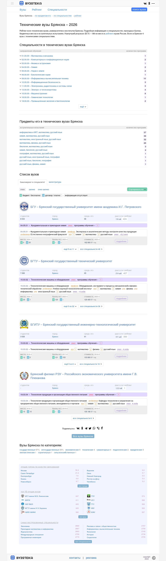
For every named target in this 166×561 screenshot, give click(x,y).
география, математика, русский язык (37, 153)
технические (87, 449)
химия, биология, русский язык (33, 149)
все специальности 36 (90, 306)
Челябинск (91, 481)
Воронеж (90, 470)
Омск (89, 473)
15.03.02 (24, 285)
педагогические (120, 449)
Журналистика (26, 531)
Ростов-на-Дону (93, 479)
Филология (91, 531)
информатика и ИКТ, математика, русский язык (41, 132)
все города (83, 486)
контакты (74, 557)
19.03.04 (24, 400)
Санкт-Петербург (27, 473)
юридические (136, 449)
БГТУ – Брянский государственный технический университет (71, 261)
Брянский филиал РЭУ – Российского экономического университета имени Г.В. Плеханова (84, 376)
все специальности (83, 541)
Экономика (25, 526)
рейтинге (110, 33)
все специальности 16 (90, 364)
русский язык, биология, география (35, 160)
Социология (91, 537)
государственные (27, 449)
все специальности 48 (90, 249)
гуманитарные (103, 449)
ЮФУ (93, 512)
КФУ (92, 508)
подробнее (121, 241)
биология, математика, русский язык (36, 146)
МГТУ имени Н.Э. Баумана (36, 508)
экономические (72, 449)
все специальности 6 (82, 418)
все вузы (83, 517)
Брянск (55, 219)
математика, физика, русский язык (35, 142)
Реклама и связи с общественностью (101, 526)
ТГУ (92, 504)
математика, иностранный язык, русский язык (40, 139)
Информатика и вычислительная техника (103, 529)
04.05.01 (24, 231)
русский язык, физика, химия (32, 164)
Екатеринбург (26, 476)
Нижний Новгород (94, 476)
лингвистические (27, 452)
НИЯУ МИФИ (30, 512)
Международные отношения (32, 534)
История (90, 534)
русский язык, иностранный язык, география (40, 157)
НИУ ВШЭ (29, 504)
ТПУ (93, 496)
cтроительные (44, 452)
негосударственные (50, 449)
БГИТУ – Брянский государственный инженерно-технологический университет (83, 324)
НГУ (92, 500)
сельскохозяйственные (64, 452)
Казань (23, 479)
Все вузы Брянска (83, 436)
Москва (24, 470)
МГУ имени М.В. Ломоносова (36, 496)
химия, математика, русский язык (35, 135)
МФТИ (27, 500)
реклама (91, 557)
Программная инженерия (31, 537)
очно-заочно (43, 189)
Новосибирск (26, 481)
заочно (32, 189)
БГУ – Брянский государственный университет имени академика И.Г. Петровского (86, 207)
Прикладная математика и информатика (37, 529)
